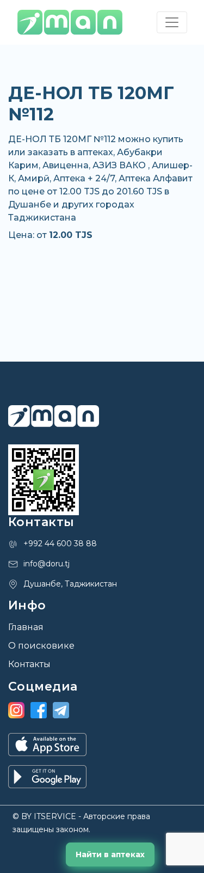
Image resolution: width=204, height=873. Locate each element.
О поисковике (41, 645)
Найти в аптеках (110, 854)
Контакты (29, 664)
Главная (26, 627)
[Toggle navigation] (172, 22)
